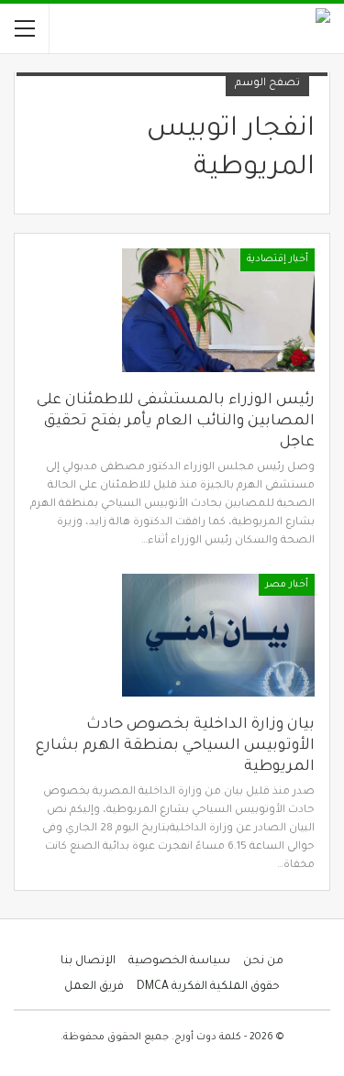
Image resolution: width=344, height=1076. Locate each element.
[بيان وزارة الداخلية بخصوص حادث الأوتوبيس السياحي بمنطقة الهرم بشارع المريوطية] (218, 635)
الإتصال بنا (88, 961)
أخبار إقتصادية (277, 259)
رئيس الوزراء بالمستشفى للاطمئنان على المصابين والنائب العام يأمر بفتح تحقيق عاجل (176, 421)
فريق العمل (94, 987)
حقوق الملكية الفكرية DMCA (208, 987)
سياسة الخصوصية (179, 961)
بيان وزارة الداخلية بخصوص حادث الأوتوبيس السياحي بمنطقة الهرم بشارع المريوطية (175, 746)
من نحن (263, 961)
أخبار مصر (286, 584)
